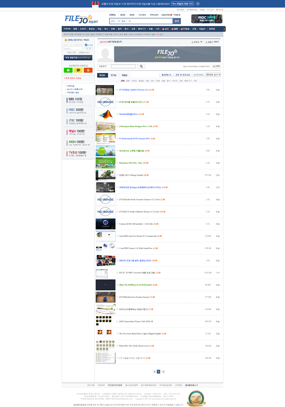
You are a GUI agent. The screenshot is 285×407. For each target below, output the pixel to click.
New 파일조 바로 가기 (182, 3)
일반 (153, 34)
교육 (133, 29)
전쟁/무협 (108, 34)
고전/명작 (138, 34)
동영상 (92, 29)
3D (83, 34)
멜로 (125, 34)
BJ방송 (186, 29)
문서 (126, 29)
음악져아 (103, 42)
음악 (120, 29)
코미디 (116, 34)
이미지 (174, 81)
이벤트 (202, 10)
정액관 (212, 29)
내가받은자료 (192, 10)
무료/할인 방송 (73, 92)
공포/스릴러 (90, 34)
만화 (113, 29)
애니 (106, 29)
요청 (194, 29)
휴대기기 (142, 29)
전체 (123, 81)
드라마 (83, 29)
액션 (121, 34)
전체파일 (70, 86)
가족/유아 (147, 34)
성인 (167, 29)
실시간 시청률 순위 (75, 89)
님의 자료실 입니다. (167, 57)
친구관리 (180, 10)
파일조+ (202, 29)
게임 (99, 29)
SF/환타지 (100, 34)
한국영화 (77, 34)
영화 (75, 29)
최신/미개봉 (68, 34)
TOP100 (66, 29)
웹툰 (176, 29)
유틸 (151, 29)
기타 (157, 29)
